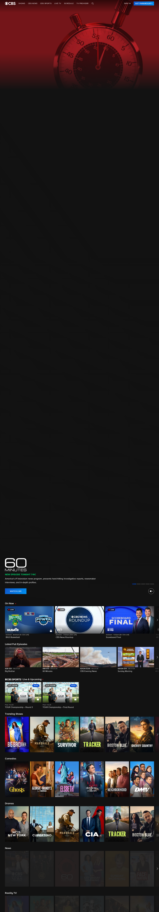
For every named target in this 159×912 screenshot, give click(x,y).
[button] (29, 623)
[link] (144, 3)
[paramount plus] (10, 3)
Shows (22, 3)
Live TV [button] (57, 3)
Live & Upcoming (32, 679)
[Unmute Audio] (151, 591)
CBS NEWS (32, 3)
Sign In (127, 3)
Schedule (69, 3)
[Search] (93, 3)
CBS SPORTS (45, 3)
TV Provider (83, 3)
